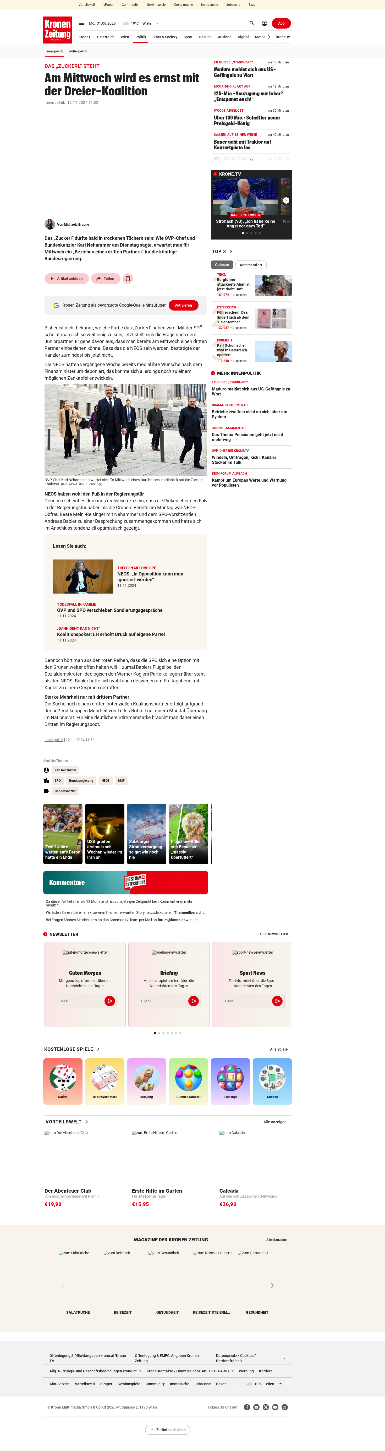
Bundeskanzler (65, 791)
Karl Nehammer (65, 770)
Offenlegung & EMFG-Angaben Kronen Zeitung (167, 1358)
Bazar (253, 5)
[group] (62, 834)
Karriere (266, 1371)
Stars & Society (164, 37)
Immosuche (209, 5)
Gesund (205, 37)
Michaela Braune (76, 224)
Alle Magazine (276, 1240)
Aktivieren (183, 305)
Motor (260, 37)
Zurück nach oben (168, 1430)
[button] (269, 37)
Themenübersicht (189, 912)
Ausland (225, 37)
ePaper (108, 5)
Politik (140, 37)
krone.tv (283, 37)
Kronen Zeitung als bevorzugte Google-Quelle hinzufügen (127, 305)
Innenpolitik (54, 51)
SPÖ (58, 780)
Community (130, 5)
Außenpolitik (78, 51)
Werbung (246, 1371)
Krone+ (85, 37)
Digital (243, 37)
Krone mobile (183, 5)
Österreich (105, 37)
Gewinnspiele (156, 5)
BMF (121, 780)
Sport (188, 37)
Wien (125, 37)
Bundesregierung (81, 780)
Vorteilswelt (87, 5)
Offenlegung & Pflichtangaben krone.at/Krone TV (88, 1358)
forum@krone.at (171, 920)
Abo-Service (60, 1384)
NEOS (105, 780)
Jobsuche (233, 5)
